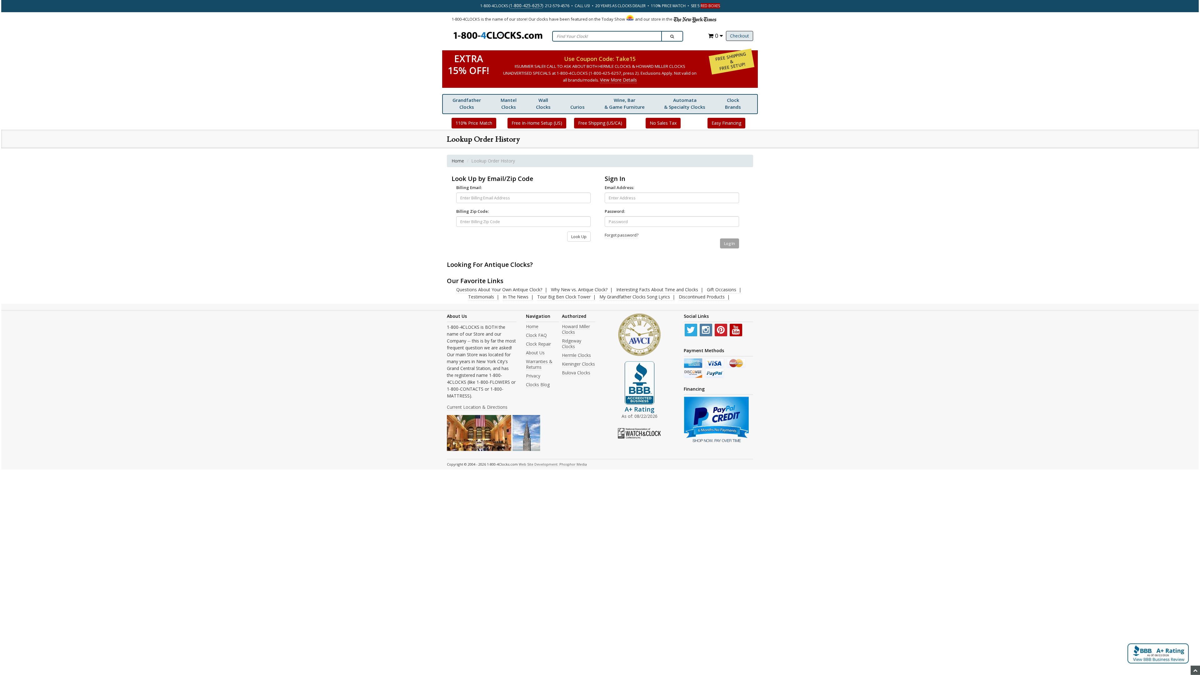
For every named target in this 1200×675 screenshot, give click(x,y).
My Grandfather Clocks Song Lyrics (634, 297)
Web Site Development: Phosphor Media (553, 464)
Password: (615, 211)
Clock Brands (733, 103)
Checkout (739, 36)
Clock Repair (538, 344)
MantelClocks (509, 103)
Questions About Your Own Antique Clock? (499, 289)
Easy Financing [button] (726, 123)
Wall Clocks (543, 103)
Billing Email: (469, 187)
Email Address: (619, 187)
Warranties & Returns (539, 364)
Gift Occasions (721, 289)
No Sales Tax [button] (663, 123)
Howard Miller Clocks (576, 329)
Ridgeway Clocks (571, 343)
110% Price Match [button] (474, 123)
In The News (515, 297)
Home (458, 161)
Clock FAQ (536, 335)
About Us (535, 353)
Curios (577, 107)
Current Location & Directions (477, 407)
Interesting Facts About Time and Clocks (657, 289)
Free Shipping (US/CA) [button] (600, 123)
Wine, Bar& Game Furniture (624, 103)
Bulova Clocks (576, 373)
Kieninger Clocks (578, 364)
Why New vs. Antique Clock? (579, 289)
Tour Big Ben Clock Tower (564, 297)
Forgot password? (621, 235)
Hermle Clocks (576, 355)
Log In (729, 243)
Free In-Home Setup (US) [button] (537, 123)
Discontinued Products (702, 297)
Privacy (533, 376)
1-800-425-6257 (526, 5)
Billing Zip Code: (472, 211)
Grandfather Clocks (466, 103)
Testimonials (481, 297)
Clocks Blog (538, 385)
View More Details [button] (618, 80)
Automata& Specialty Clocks (684, 103)
